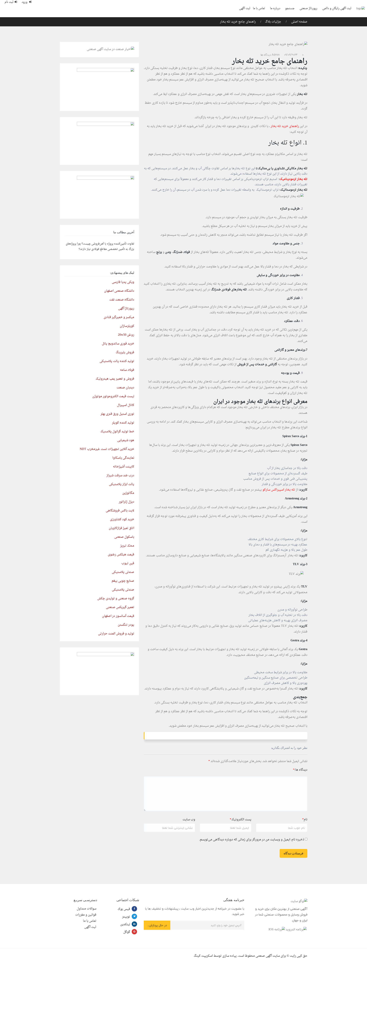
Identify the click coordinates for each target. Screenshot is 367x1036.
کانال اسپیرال (125, 405)
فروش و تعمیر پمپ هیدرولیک (115, 379)
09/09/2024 (291, 54)
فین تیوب (127, 563)
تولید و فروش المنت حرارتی (116, 634)
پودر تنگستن (126, 625)
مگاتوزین (128, 493)
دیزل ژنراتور (126, 502)
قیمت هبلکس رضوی (121, 554)
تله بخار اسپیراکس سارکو (278, 490)
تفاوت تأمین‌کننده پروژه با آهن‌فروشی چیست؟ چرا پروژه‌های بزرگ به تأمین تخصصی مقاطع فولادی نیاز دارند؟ (100, 246)
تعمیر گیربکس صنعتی (120, 607)
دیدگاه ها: (300, 770)
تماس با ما (259, 8)
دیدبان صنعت (125, 387)
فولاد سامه (127, 370)
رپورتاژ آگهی (126, 308)
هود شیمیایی (125, 440)
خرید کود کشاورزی (122, 519)
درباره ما (275, 8)
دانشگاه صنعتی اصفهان (119, 291)
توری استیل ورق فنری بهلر (117, 414)
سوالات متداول (86, 909)
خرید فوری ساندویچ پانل (118, 344)
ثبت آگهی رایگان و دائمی (337, 8)
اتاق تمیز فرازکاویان (121, 528)
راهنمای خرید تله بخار (285, 126)
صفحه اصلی (298, 22)
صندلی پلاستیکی (123, 572)
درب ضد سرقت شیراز (120, 475)
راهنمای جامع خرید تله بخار (238, 22)
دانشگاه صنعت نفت (121, 300)
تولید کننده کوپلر (123, 423)
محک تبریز (127, 546)
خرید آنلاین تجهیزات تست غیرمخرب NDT (107, 449)
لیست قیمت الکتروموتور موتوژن (113, 396)
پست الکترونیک (240, 819)
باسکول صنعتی (124, 537)
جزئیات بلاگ (273, 22)
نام (304, 819)
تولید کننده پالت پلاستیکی (117, 361)
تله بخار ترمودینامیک (293, 179)
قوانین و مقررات (85, 915)
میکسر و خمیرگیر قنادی (119, 317)
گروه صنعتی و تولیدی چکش (115, 598)
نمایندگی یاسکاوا (123, 458)
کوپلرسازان (127, 326)
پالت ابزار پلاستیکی (121, 484)
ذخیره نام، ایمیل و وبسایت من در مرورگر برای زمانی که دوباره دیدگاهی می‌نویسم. (251, 839)
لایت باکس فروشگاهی (120, 511)
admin (276, 54)
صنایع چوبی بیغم (123, 581)
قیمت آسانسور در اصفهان (118, 616)
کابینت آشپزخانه (123, 467)
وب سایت (189, 819)
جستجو (290, 8)
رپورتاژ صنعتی (308, 8)
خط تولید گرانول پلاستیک (117, 431)
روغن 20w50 (126, 335)
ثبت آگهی (244, 8)
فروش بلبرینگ (125, 352)
